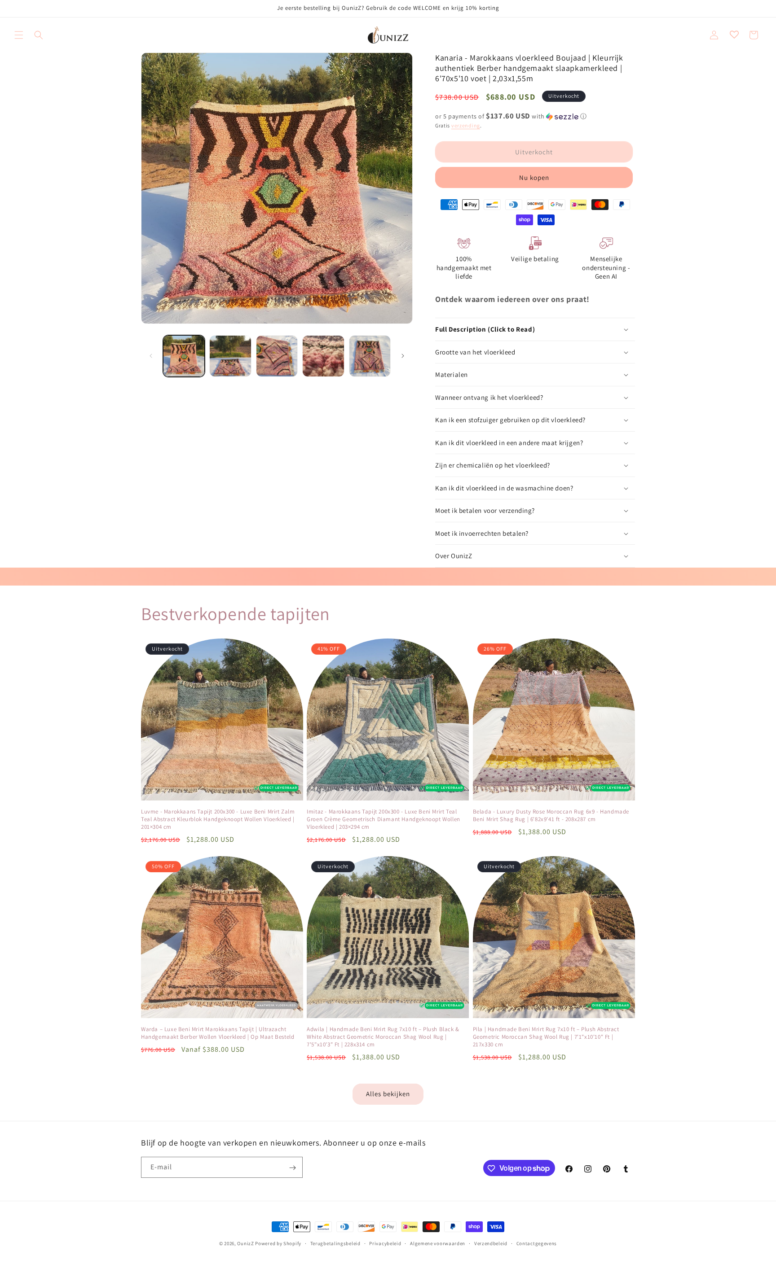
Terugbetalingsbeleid (335, 1243)
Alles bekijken (388, 1093)
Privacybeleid (385, 1243)
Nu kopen (534, 177)
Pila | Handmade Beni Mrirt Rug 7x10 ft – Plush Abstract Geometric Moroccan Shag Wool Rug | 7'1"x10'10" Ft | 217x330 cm (546, 1037)
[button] (19, 35)
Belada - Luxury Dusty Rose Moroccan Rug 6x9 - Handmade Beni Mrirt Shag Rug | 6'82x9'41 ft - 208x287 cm (551, 815)
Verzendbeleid (490, 1243)
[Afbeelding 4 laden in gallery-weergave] (323, 356)
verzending (465, 125)
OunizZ (245, 1243)
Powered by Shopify (278, 1243)
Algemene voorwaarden (437, 1243)
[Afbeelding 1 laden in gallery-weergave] (184, 356)
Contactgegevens (536, 1243)
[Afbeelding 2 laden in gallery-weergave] (230, 356)
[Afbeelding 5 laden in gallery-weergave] (370, 356)
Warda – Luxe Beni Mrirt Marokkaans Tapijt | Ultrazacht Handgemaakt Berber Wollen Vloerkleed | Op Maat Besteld (217, 1033)
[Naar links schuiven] (151, 356)
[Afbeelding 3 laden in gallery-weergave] (277, 356)
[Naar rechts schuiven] (403, 356)
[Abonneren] (292, 1167)
